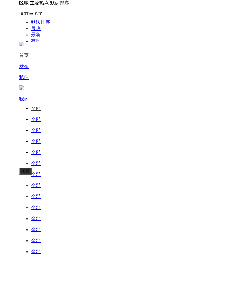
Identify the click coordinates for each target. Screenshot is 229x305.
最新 (36, 34)
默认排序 (40, 22)
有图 (36, 40)
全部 (36, 108)
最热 (36, 28)
